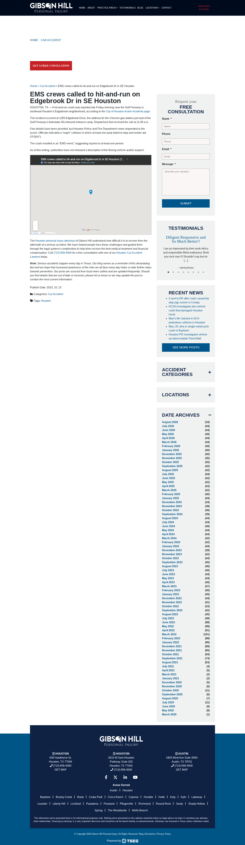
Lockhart (76, 803)
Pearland (109, 803)
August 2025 (170, 470)
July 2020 (168, 702)
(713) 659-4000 (63, 252)
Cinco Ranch (115, 797)
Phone (166, 133)
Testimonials (128, 8)
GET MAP (60, 769)
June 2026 (168, 430)
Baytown (45, 797)
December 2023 (172, 550)
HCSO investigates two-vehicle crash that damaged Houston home (187, 310)
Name (167, 118)
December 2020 (172, 682)
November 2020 (172, 686)
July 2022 (168, 618)
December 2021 (172, 646)
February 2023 (171, 590)
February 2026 (171, 446)
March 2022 (169, 634)
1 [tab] (168, 272)
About (91, 8)
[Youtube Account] (135, 777)
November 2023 (172, 554)
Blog (140, 8)
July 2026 (168, 426)
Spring (98, 810)
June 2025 (168, 478)
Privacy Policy (164, 834)
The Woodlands (117, 810)
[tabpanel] (186, 249)
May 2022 (168, 626)
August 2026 (170, 422)
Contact (167, 8)
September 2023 (172, 562)
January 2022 (170, 642)
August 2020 (170, 698)
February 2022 (171, 638)
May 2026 (168, 434)
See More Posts (185, 347)
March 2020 (169, 714)
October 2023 (170, 558)
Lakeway (197, 797)
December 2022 (172, 598)
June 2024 (168, 526)
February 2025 (171, 494)
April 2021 (168, 670)
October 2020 (170, 690)
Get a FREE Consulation (51, 65)
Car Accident (55, 294)
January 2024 (170, 546)
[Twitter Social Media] (115, 777)
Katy (173, 797)
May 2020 (168, 710)
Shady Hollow (196, 803)
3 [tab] (178, 272)
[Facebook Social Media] (106, 777)
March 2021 (169, 674)
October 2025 (170, 462)
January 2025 (170, 498)
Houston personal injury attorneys (55, 240)
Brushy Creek (64, 797)
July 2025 (168, 474)
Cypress (133, 797)
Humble (148, 797)
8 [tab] (203, 272)
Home (82, 8)
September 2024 (172, 514)
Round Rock (163, 803)
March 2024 (169, 538)
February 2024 (171, 542)
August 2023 (170, 566)
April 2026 (168, 438)
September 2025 (172, 466)
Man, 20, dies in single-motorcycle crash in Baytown (189, 328)
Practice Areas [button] (106, 8)
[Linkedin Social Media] (125, 777)
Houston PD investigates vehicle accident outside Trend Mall (188, 336)
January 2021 (170, 678)
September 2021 (172, 658)
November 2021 (172, 650)
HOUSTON (123, 753)
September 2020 (172, 694)
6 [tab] (193, 272)
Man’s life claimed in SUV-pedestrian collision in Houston (187, 320)
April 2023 (168, 582)
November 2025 (172, 458)
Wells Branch (140, 810)
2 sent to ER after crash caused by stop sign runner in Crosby (189, 300)
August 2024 (170, 518)
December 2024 (172, 502)
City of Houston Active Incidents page (128, 111)
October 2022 (170, 606)
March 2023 (169, 586)
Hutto (161, 797)
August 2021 (170, 662)
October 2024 (170, 510)
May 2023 (168, 578)
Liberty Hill (59, 803)
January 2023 (170, 594)
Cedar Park (95, 797)
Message (169, 164)
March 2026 (169, 442)
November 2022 (172, 602)
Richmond (144, 803)
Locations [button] (152, 8)
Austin (113, 790)
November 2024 (172, 506)
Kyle (183, 797)
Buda (80, 797)
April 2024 (168, 534)
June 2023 (168, 574)
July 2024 (168, 522)
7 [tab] (198, 272)
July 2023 (168, 570)
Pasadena (92, 803)
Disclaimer (150, 834)
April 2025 (168, 486)
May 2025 (168, 482)
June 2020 (168, 706)
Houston (46, 300)
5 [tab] (188, 272)
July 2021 (168, 666)
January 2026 (170, 450)
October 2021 (170, 654)
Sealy (179, 803)
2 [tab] (173, 272)
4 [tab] (183, 272)
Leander (42, 803)
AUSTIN (183, 753)
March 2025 (169, 490)
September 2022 (172, 610)
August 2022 (170, 614)
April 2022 (168, 630)
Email (166, 149)
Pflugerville (126, 803)
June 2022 (168, 622)
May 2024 (168, 530)
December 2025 (172, 454)
